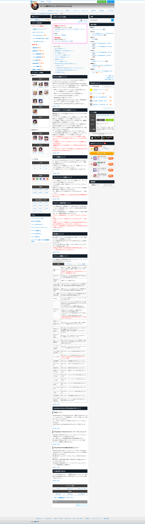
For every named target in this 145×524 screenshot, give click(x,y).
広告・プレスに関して (78, 518)
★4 (46, 165)
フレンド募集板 (36, 66)
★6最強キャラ (68, 10)
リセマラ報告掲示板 (37, 57)
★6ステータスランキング (38, 32)
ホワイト (57, 35)
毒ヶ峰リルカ (65, 41)
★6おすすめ (70, 488)
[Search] (112, 20)
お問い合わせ (68, 518)
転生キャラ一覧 (81, 488)
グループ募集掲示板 (37, 54)
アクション (70, 264)
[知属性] (47, 179)
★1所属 (46, 192)
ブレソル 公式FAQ (35, 233)
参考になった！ (83, 21)
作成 (50, 1)
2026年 (35, 202)
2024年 (46, 202)
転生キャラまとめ (59, 10)
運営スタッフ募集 (58, 518)
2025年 (40, 202)
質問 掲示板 (58, 494)
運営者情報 (106, 518)
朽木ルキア (64, 29)
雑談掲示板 (101, 10)
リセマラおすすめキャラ (38, 35)
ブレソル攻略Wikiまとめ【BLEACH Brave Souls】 (56, 6)
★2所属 (40, 192)
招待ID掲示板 (82, 494)
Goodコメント (108, 86)
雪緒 (71, 41)
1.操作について (60, 65)
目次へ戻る (57, 106)
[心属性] (44, 179)
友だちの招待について (60, 48)
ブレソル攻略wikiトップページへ (64, 497)
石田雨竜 (63, 35)
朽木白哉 (57, 29)
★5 (40, 165)
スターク (82, 29)
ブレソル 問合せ (35, 236)
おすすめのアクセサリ (39, 41)
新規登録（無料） (102, 1)
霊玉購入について (59, 59)
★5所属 (40, 189)
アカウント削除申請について (62, 57)
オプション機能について (61, 61)
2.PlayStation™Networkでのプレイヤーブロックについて (70, 68)
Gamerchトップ (39, 518)
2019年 (40, 208)
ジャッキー (58, 41)
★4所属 (46, 189)
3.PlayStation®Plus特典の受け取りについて (67, 70)
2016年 (40, 211)
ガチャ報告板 (36, 60)
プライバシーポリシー (96, 518)
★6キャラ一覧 (85, 10)
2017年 (35, 211)
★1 (46, 168)
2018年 (46, 208)
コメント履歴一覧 (109, 75)
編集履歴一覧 (110, 77)
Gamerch (34, 2)
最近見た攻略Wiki (108, 185)
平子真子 (76, 29)
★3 (35, 168)
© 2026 (32, 521)
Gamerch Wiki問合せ (36, 221)
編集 (43, 1)
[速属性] (41, 179)
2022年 (40, 205)
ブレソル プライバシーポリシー (38, 227)
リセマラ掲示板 (110, 10)
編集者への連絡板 (37, 69)
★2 (40, 168)
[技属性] (37, 179)
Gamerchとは (49, 518)
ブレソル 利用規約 (35, 230)
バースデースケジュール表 (37, 218)
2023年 (35, 205)
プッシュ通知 (81, 264)
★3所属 (35, 192)
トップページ (43, 10)
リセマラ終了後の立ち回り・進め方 (41, 38)
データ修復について (60, 52)
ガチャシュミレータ (98, 29)
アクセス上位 (95, 86)
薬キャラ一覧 (76, 10)
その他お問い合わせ (60, 72)
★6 (35, 165)
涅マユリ (70, 29)
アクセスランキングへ (108, 108)
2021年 (46, 205)
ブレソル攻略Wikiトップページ (38, 19)
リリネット (57, 31)
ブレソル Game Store (36, 224)
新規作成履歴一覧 (109, 79)
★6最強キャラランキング (38, 29)
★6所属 (35, 189)
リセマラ (58, 488)
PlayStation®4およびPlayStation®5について (66, 63)
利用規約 (87, 518)
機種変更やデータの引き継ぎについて (64, 50)
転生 (95, 39)
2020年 (35, 208)
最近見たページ (95, 185)
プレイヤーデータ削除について (62, 55)
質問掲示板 (93, 10)
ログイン (111, 1)
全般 (58, 264)
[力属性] (34, 179)
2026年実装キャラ (51, 10)
